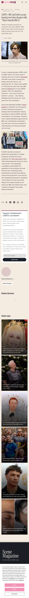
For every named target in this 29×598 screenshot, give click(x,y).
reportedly (24, 77)
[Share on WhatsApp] (18, 202)
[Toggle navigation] (26, 2)
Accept (14, 585)
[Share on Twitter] (6, 202)
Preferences (14, 593)
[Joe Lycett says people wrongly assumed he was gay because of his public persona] (14, 409)
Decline (14, 589)
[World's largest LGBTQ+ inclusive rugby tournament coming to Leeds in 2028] (14, 445)
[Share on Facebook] (10, 202)
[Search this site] (22, 2)
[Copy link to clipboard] (22, 202)
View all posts (7, 283)
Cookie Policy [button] (12, 578)
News (2, 9)
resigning (10, 89)
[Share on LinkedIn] (14, 202)
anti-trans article (17, 159)
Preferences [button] (21, 580)
